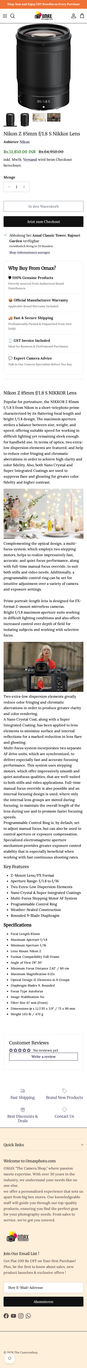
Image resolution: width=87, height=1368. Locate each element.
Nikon (25, 141)
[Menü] (5, 16)
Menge (9, 177)
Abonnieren (43, 1301)
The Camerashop (25, 1352)
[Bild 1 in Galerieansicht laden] (43, 67)
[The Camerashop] (43, 16)
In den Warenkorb (43, 206)
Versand (30, 159)
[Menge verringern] (8, 187)
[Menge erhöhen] (25, 187)
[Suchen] (15, 16)
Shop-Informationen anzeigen (29, 252)
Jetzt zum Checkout (43, 221)
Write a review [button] (43, 1056)
